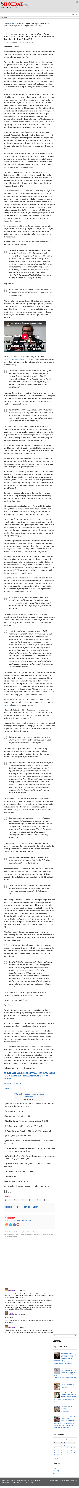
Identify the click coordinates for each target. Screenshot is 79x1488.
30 (58, 1455)
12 (67, 1447)
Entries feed (56, 1470)
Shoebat (7, 42)
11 (64, 1447)
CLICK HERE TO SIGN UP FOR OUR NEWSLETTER (18, 1221)
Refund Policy (21, 1480)
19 (67, 1450)
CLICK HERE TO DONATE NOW (21, 1207)
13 (71, 1447)
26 (67, 1452)
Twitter (6, 1088)
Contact (13, 1480)
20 (71, 1450)
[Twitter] (10, 1225)
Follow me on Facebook (12, 1083)
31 (61, 1455)
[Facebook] (14, 1225)
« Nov (54, 1458)
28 (74, 1452)
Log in (54, 1468)
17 (61, 1450)
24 (61, 1452)
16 (58, 1450)
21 (74, 1450)
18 (64, 1450)
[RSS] (7, 1225)
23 (58, 1452)
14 (74, 1447)
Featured (25, 42)
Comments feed (56, 1472)
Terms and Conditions (33, 1480)
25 (64, 1452)
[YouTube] (18, 1225)
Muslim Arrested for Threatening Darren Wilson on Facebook (21, 1232)
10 (61, 1447)
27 (71, 1452)
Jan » (57, 1458)
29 (54, 1455)
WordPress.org (56, 1473)
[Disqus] (29, 1261)
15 (54, 1450)
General (31, 42)
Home (13, 24)
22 (54, 1452)
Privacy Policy (6, 1480)
